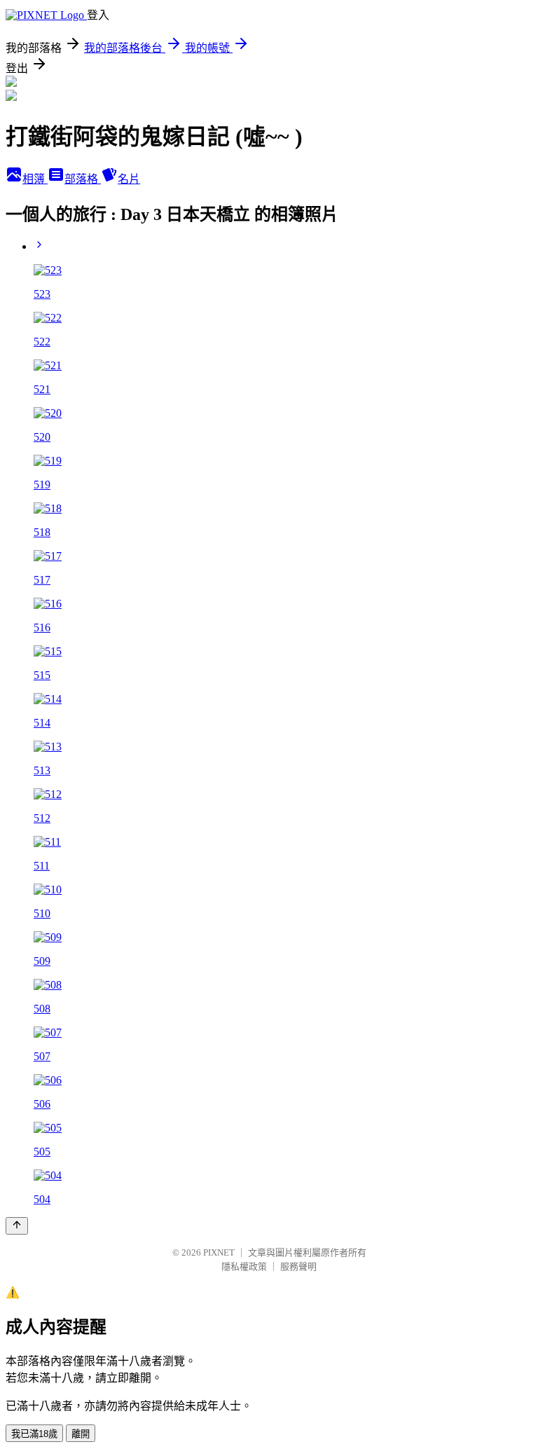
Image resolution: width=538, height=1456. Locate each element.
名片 (129, 179)
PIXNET (219, 1252)
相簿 (35, 179)
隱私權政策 (244, 1266)
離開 (80, 1434)
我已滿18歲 (34, 1434)
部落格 (82, 179)
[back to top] (17, 1226)
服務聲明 (298, 1266)
